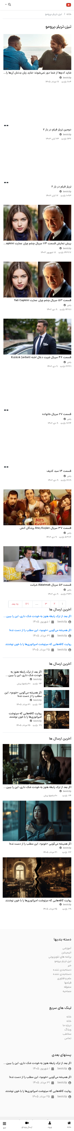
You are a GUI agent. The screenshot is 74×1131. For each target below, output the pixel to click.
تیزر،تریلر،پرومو (62, 961)
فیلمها (67, 983)
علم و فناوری (64, 978)
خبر (69, 966)
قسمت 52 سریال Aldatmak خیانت (50, 585)
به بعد (14, 604)
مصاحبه (67, 991)
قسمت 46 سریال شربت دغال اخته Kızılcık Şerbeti (41, 357)
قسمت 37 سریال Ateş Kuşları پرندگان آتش (45, 528)
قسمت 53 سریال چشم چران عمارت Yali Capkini (42, 300)
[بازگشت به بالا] (10, 1110)
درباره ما (67, 1025)
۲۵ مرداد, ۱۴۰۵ (41, 650)
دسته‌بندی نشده (62, 970)
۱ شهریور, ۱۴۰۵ (41, 622)
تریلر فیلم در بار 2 (61, 187)
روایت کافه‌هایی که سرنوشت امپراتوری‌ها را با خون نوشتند (38, 644)
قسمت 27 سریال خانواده (56, 414)
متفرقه (67, 987)
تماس (67, 1038)
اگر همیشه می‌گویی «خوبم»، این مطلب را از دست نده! (40, 630)
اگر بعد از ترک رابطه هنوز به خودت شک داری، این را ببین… (37, 616)
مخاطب (67, 1034)
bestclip (62, 622)
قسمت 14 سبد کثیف (59, 471)
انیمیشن (66, 953)
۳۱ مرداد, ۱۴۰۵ (41, 636)
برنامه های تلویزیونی (59, 957)
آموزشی (67, 948)
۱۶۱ (27, 604)
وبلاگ (67, 1030)
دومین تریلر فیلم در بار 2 (57, 130)
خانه (68, 14)
